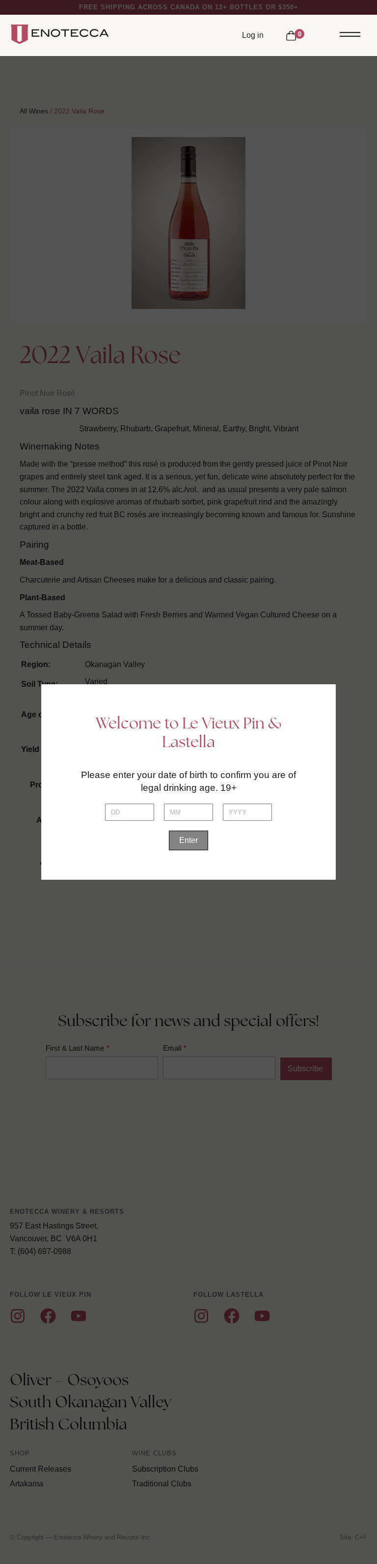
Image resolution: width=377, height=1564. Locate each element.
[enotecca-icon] (18, 34)
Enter (188, 840)
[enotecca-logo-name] (62, 34)
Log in (253, 35)
